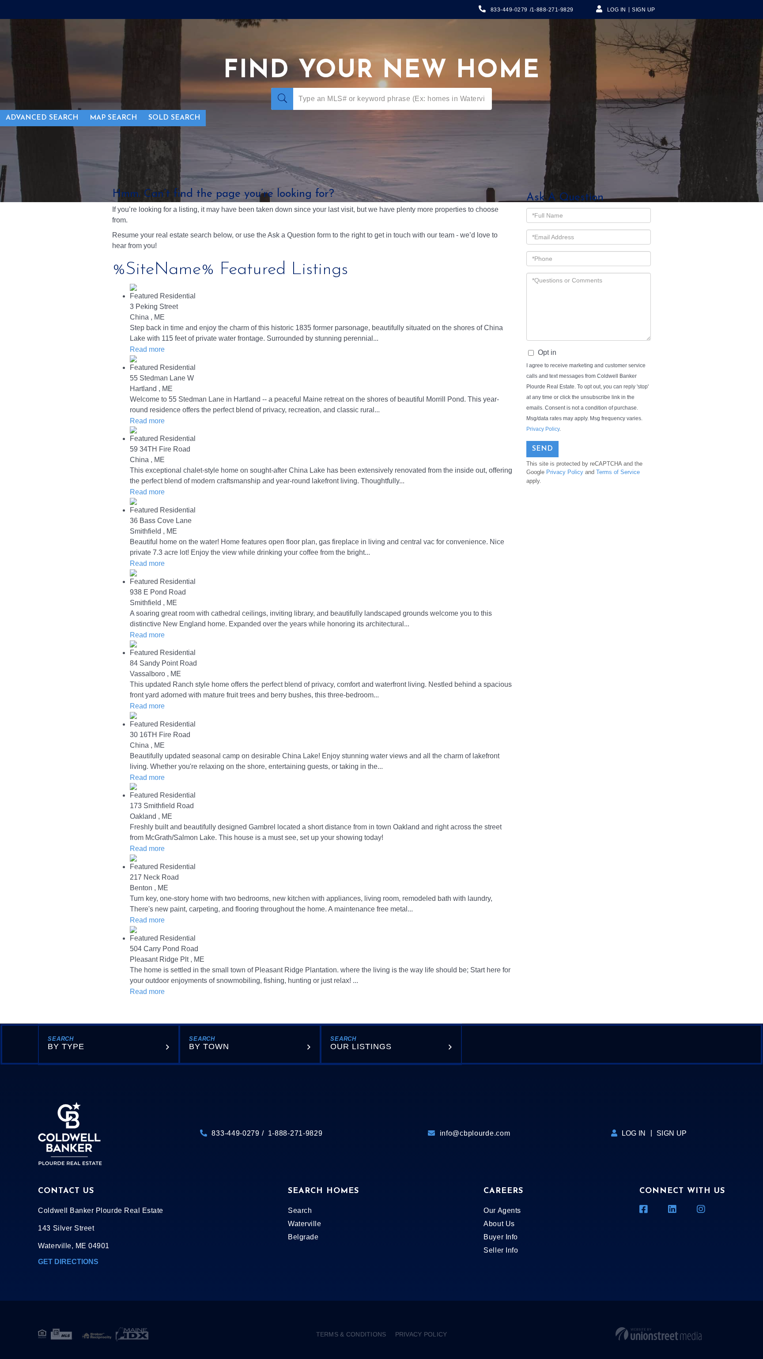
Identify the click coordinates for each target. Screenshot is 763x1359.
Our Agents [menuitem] (502, 1210)
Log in (616, 10)
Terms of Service (618, 472)
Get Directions (68, 1261)
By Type (66, 1046)
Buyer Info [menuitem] (500, 1237)
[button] (282, 99)
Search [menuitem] (300, 1210)
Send (542, 448)
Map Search (113, 117)
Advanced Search (42, 117)
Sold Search (174, 117)
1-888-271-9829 (552, 10)
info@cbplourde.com (475, 1133)
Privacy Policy (542, 429)
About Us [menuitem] (498, 1223)
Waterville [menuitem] (304, 1223)
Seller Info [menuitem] (500, 1250)
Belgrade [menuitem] (303, 1237)
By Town (209, 1046)
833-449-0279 (509, 10)
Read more (147, 349)
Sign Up (643, 10)
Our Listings (361, 1046)
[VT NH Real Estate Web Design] (659, 1334)
